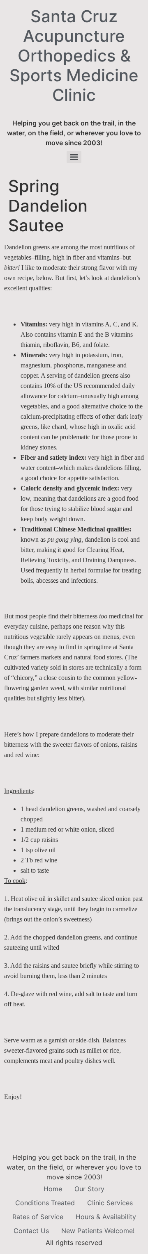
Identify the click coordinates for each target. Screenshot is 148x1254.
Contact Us (31, 1231)
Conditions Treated (45, 1203)
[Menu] (74, 157)
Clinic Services (110, 1203)
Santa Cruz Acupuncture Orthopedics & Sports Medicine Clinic (74, 55)
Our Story (89, 1189)
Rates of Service (37, 1217)
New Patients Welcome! (97, 1231)
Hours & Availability (106, 1217)
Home (53, 1189)
